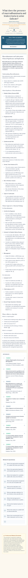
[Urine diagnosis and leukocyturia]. (14, 408)
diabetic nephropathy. (11, 427)
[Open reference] (24, 358)
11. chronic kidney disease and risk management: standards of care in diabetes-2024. (14, 448)
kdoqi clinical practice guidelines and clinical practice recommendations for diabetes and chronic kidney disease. (15, 372)
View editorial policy (19, 33)
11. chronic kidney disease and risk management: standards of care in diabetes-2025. (14, 437)
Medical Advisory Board (14, 21)
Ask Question (13, 46)
